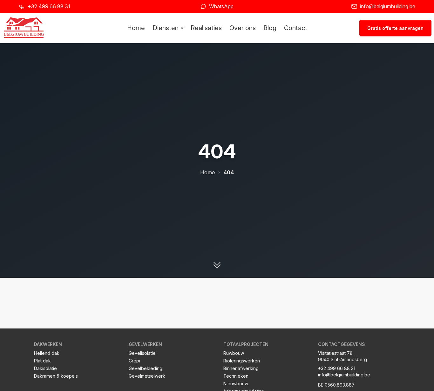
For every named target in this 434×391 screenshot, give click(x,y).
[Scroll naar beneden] (217, 266)
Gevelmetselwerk (147, 376)
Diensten (166, 28)
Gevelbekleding (145, 368)
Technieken (235, 376)
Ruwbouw (233, 353)
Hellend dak (46, 353)
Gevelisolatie (142, 353)
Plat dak (42, 360)
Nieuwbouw (235, 383)
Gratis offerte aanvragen (395, 28)
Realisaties (206, 28)
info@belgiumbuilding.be (387, 6)
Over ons (242, 28)
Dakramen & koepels (56, 376)
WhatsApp (221, 6)
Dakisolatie (45, 368)
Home (136, 28)
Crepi (134, 360)
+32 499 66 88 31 (49, 6)
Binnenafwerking (241, 368)
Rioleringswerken (241, 360)
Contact (295, 28)
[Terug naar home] (24, 28)
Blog (269, 28)
